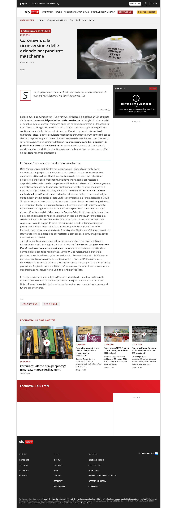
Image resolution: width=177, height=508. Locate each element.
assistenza (135, 499)
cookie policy (95, 465)
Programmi (59, 486)
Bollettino (81, 20)
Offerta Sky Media (97, 481)
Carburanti (47, 12)
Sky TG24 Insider (146, 12)
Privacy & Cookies (73, 499)
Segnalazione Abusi (84, 503)
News (42, 20)
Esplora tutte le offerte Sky (45, 4)
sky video (23, 470)
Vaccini (92, 20)
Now (56, 470)
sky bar (57, 476)
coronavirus (30, 304)
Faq (71, 20)
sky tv (57, 460)
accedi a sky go (146, 453)
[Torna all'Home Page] (32, 12)
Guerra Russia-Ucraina (103, 12)
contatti (144, 499)
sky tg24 (23, 465)
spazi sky (58, 481)
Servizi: (57, 454)
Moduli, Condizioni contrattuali (54, 499)
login (154, 4)
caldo (59, 12)
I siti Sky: (22, 454)
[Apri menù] (21, 12)
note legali (93, 470)
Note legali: (93, 454)
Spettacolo (125, 12)
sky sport (24, 460)
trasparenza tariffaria (123, 499)
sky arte (23, 476)
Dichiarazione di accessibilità (102, 476)
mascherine (51, 304)
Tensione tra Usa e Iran (76, 12)
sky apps (58, 465)
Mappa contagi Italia (57, 20)
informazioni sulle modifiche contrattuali (95, 499)
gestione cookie (96, 460)
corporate (93, 486)
